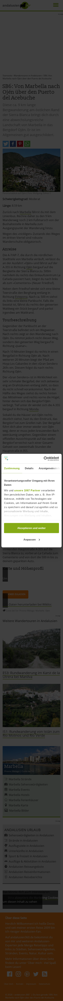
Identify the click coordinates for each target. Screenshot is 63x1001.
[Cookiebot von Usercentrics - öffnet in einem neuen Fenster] (44, 458)
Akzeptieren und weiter (31, 528)
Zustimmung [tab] (12, 468)
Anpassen (29, 539)
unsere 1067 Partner (27, 490)
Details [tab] (29, 468)
